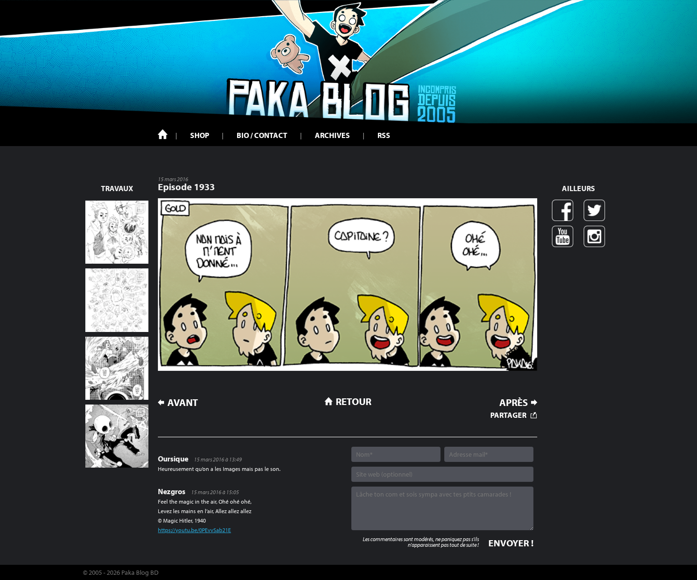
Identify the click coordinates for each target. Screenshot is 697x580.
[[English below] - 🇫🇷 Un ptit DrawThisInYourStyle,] (116, 436)
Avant (182, 402)
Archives (332, 135)
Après (513, 402)
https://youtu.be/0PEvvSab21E (194, 530)
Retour (353, 401)
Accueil (162, 134)
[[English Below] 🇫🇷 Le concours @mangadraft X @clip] (116, 368)
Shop (199, 135)
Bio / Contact (262, 135)
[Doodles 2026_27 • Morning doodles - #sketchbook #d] (116, 232)
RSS (383, 135)
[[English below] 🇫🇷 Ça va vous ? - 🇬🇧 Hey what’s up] (116, 299)
